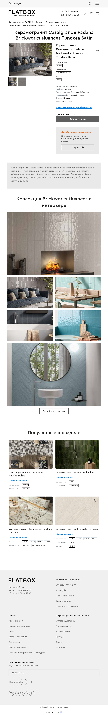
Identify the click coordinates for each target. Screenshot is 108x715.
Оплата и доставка (65, 621)
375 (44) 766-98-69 (70, 11)
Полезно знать (63, 626)
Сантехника (14, 642)
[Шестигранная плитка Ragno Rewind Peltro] (31, 454)
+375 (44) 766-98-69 (66, 585)
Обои (11, 631)
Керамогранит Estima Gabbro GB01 (76, 529)
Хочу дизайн (78, 147)
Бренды (60, 637)
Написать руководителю (68, 606)
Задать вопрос (63, 601)
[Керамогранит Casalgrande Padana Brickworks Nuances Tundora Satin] (54, 243)
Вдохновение (63, 631)
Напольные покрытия (19, 626)
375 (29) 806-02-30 (70, 15)
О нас (59, 642)
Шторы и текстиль (18, 637)
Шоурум (16, 4)
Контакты (60, 647)
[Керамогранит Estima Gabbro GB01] (77, 511)
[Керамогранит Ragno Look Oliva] (77, 454)
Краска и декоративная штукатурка (27, 653)
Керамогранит (16, 621)
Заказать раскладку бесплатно (74, 107)
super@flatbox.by (65, 590)
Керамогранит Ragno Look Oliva (74, 472)
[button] (97, 4)
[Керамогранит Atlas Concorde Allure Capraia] (31, 511)
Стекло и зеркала (17, 647)
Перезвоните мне (65, 596)
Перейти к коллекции (54, 411)
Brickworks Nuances (75, 95)
